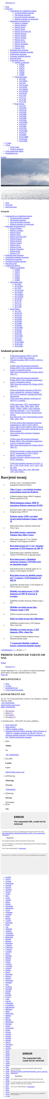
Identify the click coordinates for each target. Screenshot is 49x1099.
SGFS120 (22, 110)
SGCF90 (22, 79)
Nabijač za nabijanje (22, 62)
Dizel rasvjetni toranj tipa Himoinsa (26, 618)
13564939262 (10, 789)
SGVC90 (22, 102)
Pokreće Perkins (20, 25)
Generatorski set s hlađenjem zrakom (23, 11)
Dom (7, 7)
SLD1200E (23, 141)
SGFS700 (22, 129)
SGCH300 (23, 87)
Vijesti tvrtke (14, 147)
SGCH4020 (23, 89)
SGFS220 (22, 112)
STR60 (21, 64)
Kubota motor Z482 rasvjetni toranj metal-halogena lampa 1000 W (26, 519)
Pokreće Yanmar (20, 38)
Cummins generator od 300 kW (24, 733)
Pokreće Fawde (20, 42)
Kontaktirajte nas (11, 153)
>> (15, 650)
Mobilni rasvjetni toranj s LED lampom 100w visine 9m (24, 630)
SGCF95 (22, 83)
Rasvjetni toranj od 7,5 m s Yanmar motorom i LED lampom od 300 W (26, 547)
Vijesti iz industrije (16, 149)
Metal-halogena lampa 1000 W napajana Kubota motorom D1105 (26, 504)
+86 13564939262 (7, 703)
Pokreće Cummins (21, 23)
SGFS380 (22, 114)
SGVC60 (22, 95)
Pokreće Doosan (20, 34)
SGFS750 (22, 133)
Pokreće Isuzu (20, 40)
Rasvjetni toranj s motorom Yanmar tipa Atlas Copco (23, 533)
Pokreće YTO (20, 48)
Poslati (3, 663)
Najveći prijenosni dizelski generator (23, 734)
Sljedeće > (10, 650)
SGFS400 (22, 116)
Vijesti (7, 145)
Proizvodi (8, 9)
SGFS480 (22, 118)
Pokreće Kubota (20, 36)
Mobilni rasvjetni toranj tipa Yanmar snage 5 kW (23, 608)
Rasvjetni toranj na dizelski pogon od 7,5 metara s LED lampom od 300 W (26, 578)
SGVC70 (22, 98)
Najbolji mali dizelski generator (20, 737)
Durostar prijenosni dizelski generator (18, 731)
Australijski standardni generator (21, 52)
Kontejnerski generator (18, 54)
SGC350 (22, 106)
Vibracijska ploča (21, 77)
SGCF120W (23, 85)
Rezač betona (19, 104)
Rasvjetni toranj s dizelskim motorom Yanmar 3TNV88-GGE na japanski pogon (25, 562)
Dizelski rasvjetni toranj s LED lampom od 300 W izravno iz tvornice (24, 594)
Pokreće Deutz (20, 27)
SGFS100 (22, 108)
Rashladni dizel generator (19, 50)
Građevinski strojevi (17, 60)
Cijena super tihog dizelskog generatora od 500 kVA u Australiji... (25, 399)
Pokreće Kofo (20, 46)
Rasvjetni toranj (15, 58)
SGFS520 (22, 124)
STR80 (21, 73)
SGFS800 (22, 135)
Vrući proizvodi (11, 725)
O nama (8, 143)
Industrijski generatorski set (20, 21)
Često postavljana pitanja (14, 151)
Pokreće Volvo (20, 29)
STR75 (21, 69)
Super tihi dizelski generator (25, 17)
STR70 (21, 67)
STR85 (21, 75)
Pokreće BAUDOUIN (23, 31)
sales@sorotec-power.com (10, 705)
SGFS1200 (23, 139)
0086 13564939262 (8, 707)
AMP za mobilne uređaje (14, 729)
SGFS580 (22, 126)
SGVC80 (22, 100)
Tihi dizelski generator (23, 15)
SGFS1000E (23, 137)
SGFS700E (23, 131)
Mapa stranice (10, 727)
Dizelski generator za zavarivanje (26, 19)
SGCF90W (23, 81)
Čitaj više (4, 675)
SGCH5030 (23, 91)
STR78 (21, 71)
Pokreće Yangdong (21, 44)
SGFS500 (22, 120)
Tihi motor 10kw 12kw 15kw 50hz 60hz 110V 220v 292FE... (24, 471)
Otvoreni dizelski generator (24, 13)
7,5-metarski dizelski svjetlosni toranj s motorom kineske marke (25, 644)
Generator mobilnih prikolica (20, 56)
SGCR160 (23, 93)
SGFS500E (23, 122)
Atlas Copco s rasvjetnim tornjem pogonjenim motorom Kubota (25, 490)
